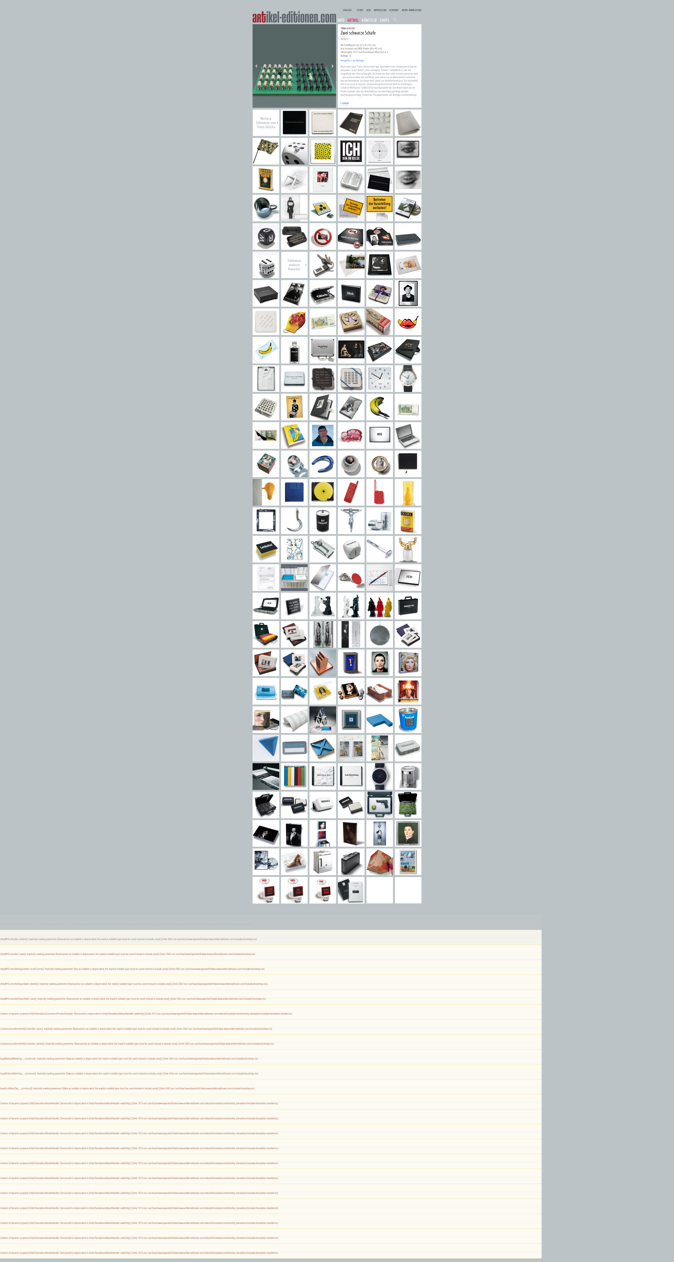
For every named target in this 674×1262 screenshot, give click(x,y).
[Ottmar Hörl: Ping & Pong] (322, 361)
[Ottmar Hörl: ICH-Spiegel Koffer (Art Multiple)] (266, 617)
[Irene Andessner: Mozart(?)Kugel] (351, 475)
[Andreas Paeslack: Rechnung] (266, 589)
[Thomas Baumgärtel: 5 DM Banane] (408, 418)
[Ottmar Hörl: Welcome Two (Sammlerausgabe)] (351, 617)
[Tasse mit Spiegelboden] (266, 219)
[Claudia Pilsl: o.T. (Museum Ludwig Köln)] (294, 645)
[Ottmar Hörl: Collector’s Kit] (408, 617)
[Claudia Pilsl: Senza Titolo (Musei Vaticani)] (408, 645)
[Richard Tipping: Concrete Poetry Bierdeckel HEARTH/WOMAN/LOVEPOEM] (266, 418)
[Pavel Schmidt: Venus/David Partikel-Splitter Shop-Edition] (351, 759)
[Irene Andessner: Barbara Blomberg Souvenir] (351, 702)
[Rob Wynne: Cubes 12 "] (379, 873)
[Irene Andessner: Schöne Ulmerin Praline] (266, 475)
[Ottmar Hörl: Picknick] (408, 816)
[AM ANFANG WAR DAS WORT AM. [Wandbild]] (294, 134)
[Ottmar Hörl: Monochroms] (294, 788)
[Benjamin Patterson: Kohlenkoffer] (351, 873)
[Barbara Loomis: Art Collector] (322, 532)
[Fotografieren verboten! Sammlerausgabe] (379, 248)
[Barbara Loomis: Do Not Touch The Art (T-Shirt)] (351, 901)
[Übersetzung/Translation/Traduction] (351, 134)
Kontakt (394, 10)
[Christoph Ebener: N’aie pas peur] (266, 901)
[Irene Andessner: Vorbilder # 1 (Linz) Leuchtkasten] (266, 731)
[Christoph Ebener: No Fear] (294, 901)
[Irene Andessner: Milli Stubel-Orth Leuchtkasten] (408, 674)
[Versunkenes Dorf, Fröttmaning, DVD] (408, 219)
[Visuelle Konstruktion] (379, 134)
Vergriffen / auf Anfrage (352, 60)
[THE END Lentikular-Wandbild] (408, 162)
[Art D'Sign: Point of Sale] (351, 589)
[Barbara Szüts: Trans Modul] (379, 503)
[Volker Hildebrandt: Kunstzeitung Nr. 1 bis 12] (408, 873)
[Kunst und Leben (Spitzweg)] (322, 191)
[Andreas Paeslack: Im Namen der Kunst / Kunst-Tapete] (294, 731)
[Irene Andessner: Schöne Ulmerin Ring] (294, 475)
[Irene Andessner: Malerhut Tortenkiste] (408, 702)
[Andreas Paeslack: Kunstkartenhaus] (322, 731)
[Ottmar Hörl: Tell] (379, 816)
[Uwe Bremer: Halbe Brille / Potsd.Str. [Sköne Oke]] (379, 276)
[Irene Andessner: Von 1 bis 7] (322, 873)
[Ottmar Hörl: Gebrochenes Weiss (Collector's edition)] (322, 788)
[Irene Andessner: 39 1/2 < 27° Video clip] (266, 873)
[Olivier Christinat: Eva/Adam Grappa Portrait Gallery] (322, 645)
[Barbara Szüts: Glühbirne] (266, 503)
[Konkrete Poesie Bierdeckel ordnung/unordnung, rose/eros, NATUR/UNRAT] (351, 191)
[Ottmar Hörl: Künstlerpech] (408, 788)
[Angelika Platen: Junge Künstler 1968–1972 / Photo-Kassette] (322, 418)
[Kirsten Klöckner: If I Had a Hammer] (379, 560)
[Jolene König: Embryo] (351, 446)
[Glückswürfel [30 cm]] (294, 162)
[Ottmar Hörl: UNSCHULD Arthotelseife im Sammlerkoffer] (266, 816)
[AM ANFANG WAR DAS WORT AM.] (379, 191)
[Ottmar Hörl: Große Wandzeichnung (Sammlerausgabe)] (351, 788)
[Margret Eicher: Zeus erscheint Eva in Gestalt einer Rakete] (379, 333)
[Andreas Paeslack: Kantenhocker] (379, 731)
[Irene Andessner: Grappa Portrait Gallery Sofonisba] (408, 844)
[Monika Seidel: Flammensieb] (379, 645)
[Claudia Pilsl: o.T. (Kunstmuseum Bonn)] (294, 674)
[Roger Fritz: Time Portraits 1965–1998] (408, 361)
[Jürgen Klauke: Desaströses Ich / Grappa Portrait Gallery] (351, 645)
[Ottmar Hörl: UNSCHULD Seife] (351, 816)
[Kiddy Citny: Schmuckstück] (351, 333)
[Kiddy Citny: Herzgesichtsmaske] (294, 333)
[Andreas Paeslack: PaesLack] (408, 731)
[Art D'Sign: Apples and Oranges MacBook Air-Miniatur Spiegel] (408, 446)
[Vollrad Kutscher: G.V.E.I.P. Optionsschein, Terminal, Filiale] (322, 674)
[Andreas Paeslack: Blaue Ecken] (322, 759)
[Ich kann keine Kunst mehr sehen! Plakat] (294, 219)
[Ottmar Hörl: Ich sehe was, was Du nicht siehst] (294, 617)
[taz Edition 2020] (408, 134)
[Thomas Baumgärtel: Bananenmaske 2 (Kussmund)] (408, 333)
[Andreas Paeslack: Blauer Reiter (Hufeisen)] (322, 475)
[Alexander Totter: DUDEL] (408, 532)
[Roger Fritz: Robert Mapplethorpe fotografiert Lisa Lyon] (351, 361)
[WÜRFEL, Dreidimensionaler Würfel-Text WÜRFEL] (266, 248)
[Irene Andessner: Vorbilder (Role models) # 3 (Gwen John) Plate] (351, 844)
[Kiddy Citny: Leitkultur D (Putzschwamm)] (266, 560)
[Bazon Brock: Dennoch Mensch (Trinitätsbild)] (294, 418)
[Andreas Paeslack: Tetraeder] (266, 759)
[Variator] (322, 162)
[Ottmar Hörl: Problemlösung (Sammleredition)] (408, 759)
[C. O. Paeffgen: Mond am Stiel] (294, 532)
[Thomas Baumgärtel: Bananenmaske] (266, 361)
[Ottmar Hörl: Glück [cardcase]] (322, 304)
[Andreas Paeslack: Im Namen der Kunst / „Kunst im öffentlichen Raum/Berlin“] (294, 589)
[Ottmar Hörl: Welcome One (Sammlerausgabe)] (379, 617)
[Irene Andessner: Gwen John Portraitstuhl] (322, 844)
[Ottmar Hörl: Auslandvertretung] (266, 645)
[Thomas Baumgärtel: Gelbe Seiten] (294, 446)
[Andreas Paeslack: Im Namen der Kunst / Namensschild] (294, 759)
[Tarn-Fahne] (266, 162)
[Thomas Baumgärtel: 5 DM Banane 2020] (322, 333)
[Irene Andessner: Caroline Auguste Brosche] (322, 702)
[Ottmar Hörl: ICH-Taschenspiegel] (408, 589)
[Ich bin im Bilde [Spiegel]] (351, 162)
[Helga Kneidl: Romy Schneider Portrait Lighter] (266, 844)
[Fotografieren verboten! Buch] (351, 248)
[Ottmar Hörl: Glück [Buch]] (351, 304)
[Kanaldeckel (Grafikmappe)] (322, 134)
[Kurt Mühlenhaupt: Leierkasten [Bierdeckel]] (379, 304)
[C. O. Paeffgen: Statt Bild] (266, 532)
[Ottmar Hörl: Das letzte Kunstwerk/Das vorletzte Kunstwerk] (294, 390)
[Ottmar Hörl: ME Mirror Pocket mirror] (379, 446)
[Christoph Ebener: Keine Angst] (322, 901)
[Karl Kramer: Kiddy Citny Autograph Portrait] (408, 304)
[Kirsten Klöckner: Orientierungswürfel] (351, 560)
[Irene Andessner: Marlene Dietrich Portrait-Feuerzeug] (294, 844)
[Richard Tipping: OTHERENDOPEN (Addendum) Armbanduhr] (408, 390)
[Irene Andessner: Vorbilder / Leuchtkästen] (379, 674)
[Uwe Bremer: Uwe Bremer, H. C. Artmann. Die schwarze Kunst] (266, 304)
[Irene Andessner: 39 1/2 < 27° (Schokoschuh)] (294, 873)
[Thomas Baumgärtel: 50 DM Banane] (266, 446)
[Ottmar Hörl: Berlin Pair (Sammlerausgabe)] (322, 617)
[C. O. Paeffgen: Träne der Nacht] (408, 475)
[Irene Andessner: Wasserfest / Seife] (266, 702)
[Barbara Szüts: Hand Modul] (351, 503)
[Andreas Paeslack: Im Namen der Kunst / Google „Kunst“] (322, 589)
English (347, 10)
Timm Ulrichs (348, 28)
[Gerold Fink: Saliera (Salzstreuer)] (408, 560)
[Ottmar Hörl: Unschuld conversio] (322, 816)
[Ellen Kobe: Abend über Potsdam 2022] (351, 276)
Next (332, 66)
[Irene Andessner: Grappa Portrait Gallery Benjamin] (379, 844)
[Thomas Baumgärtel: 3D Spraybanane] (379, 418)
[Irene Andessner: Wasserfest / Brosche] (294, 702)
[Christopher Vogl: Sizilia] (408, 503)
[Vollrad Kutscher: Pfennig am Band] (351, 674)
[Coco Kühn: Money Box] (379, 532)
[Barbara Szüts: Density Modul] (294, 503)
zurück (345, 103)
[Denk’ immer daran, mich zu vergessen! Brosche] (294, 248)
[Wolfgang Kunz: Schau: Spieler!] (294, 304)
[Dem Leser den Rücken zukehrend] (408, 248)
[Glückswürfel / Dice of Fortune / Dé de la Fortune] (266, 276)
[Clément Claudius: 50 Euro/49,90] (408, 276)
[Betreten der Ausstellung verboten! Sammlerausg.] (379, 219)
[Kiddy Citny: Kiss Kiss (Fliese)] (294, 560)
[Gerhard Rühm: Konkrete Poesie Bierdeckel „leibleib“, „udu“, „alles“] (351, 390)
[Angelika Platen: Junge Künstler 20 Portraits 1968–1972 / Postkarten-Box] (351, 418)
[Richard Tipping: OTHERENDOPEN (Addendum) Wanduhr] (379, 390)
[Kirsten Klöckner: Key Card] (322, 560)
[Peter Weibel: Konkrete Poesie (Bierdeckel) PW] (266, 333)
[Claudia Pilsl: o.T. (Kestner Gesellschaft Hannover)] (266, 674)
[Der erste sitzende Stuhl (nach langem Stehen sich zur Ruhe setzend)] (294, 191)
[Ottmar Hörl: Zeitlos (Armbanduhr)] (379, 788)
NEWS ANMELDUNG (411, 10)
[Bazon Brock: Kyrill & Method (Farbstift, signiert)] (379, 589)
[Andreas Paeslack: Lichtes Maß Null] (351, 731)
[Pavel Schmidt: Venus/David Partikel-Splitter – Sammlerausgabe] (379, 759)
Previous (256, 66)
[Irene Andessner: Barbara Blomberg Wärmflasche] (379, 702)
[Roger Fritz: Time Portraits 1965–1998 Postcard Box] (379, 361)
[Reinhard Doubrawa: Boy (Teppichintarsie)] (322, 446)
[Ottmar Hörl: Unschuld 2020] (294, 361)
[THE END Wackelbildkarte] (408, 191)
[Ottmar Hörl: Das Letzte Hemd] (266, 390)
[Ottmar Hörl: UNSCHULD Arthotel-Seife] (294, 816)
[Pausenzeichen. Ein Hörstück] (379, 162)
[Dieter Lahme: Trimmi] (351, 532)
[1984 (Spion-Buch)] (266, 191)
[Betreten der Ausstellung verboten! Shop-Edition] (351, 219)
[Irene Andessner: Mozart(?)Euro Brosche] (379, 475)
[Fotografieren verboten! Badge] (322, 248)
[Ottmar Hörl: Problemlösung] (266, 788)
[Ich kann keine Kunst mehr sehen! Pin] (322, 219)
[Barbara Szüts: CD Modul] (322, 503)
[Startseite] (294, 17)
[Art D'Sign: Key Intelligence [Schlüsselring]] (322, 276)
